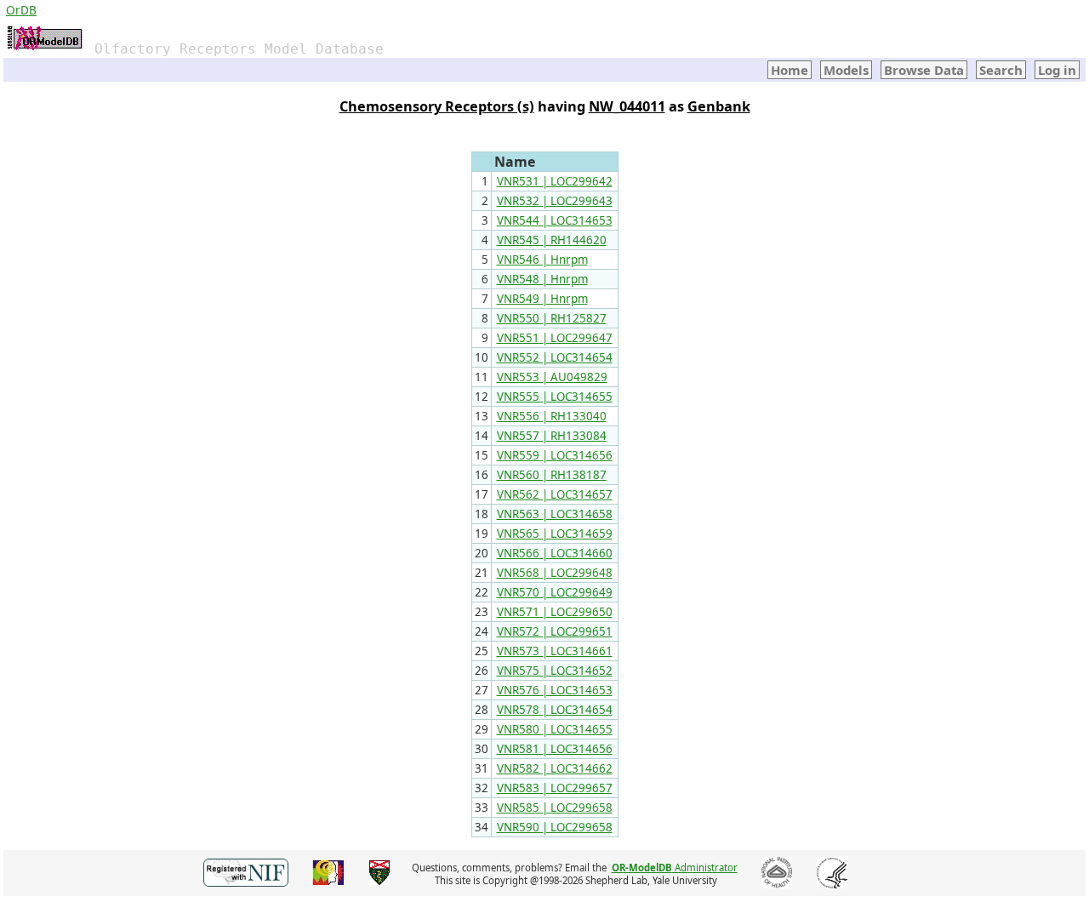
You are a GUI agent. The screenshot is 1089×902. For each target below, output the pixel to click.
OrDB (21, 10)
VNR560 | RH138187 (552, 474)
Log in (1057, 69)
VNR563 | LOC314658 (555, 514)
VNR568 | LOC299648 (555, 572)
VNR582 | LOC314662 (555, 768)
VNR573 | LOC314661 (555, 651)
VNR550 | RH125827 (552, 318)
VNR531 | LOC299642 (555, 181)
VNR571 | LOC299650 (555, 611)
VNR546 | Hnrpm (542, 259)
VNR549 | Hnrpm (542, 298)
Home (789, 69)
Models (846, 69)
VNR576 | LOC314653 (555, 690)
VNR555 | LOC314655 (555, 396)
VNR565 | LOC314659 (555, 533)
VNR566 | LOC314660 (555, 553)
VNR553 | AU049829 (552, 377)
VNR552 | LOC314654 (555, 357)
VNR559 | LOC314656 (555, 455)
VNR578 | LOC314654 (555, 709)
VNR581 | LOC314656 (555, 748)
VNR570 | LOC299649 (555, 592)
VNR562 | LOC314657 (555, 494)
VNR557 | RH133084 (552, 435)
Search (1001, 69)
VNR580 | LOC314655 (555, 729)
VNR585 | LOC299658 (555, 807)
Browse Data (924, 69)
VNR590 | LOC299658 (555, 827)
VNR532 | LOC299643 (555, 200)
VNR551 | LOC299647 (555, 337)
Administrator (675, 867)
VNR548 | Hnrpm (542, 279)
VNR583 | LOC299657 (555, 788)
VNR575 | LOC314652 (555, 670)
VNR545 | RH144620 (552, 240)
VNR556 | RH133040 (552, 416)
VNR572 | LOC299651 (555, 631)
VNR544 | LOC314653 (555, 220)
